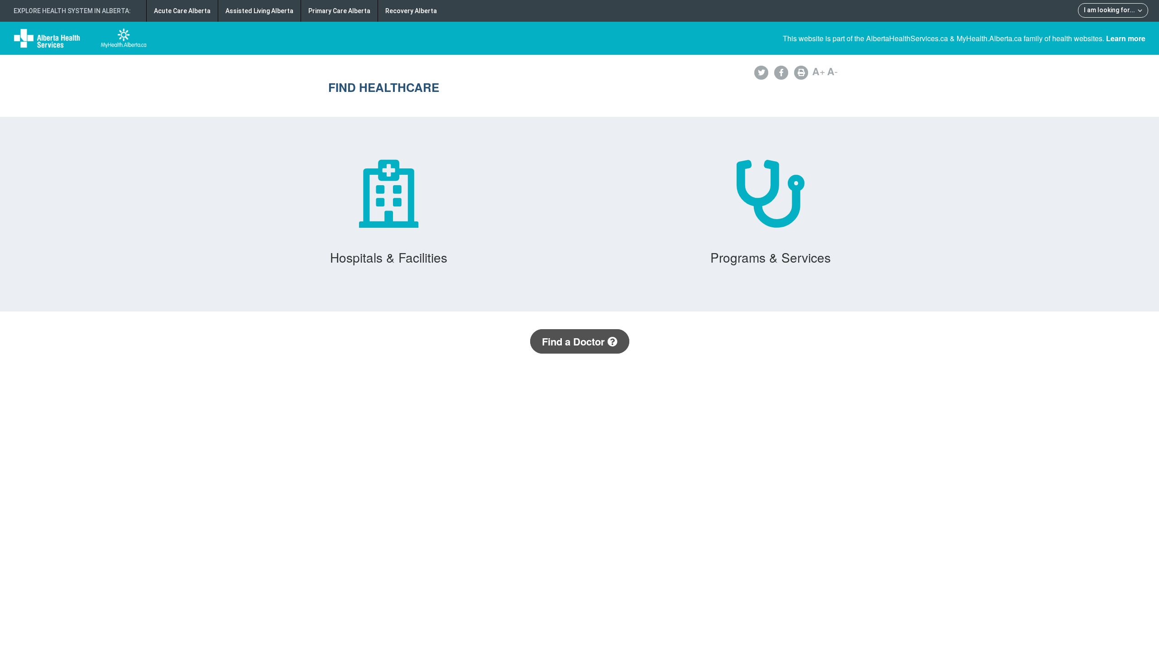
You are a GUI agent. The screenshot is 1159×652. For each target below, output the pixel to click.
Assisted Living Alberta (259, 10)
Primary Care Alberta (339, 10)
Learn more (1125, 38)
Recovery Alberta (411, 10)
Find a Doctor (575, 341)
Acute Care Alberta (182, 10)
